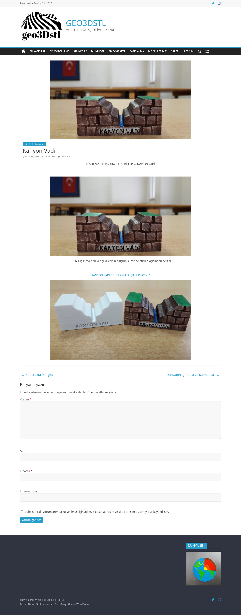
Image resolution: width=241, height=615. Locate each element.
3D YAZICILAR (38, 51)
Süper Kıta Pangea (37, 375)
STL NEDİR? (80, 51)
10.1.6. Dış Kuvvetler (34, 144)
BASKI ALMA (136, 51)
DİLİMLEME (97, 51)
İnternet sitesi (29, 491)
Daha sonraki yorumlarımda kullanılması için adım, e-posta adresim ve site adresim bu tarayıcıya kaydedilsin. (97, 512)
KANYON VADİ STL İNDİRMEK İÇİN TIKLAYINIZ (120, 275)
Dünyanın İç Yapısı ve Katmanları (193, 375)
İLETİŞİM (188, 51)
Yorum (25, 399)
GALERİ (175, 51)
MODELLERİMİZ (157, 51)
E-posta (26, 471)
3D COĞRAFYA (117, 51)
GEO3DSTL (86, 22)
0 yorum (65, 156)
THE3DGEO (50, 156)
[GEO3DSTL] (24, 51)
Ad (23, 451)
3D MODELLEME (59, 51)
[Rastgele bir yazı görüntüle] (207, 51)
